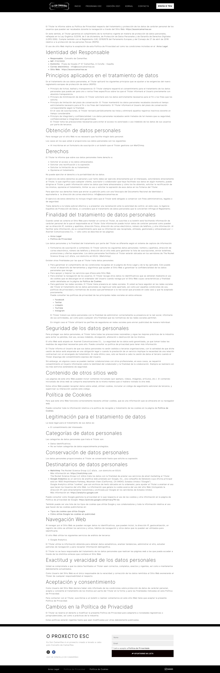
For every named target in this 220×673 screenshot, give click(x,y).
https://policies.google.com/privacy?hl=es (99, 500)
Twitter (58, 302)
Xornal (129, 6)
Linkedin (59, 305)
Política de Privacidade (139, 648)
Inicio (78, 6)
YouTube (59, 308)
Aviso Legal (162, 46)
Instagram (60, 310)
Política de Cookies (92, 281)
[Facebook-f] (54, 652)
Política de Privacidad (61, 239)
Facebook (59, 299)
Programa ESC (94, 6)
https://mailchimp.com (81, 473)
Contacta (143, 6)
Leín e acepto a (132, 648)
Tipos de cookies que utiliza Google (67, 511)
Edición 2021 (113, 6)
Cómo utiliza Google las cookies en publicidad (72, 514)
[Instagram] (48, 652)
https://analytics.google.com (84, 492)
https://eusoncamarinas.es (138, 29)
